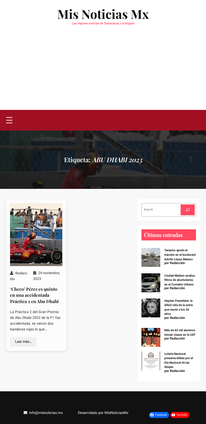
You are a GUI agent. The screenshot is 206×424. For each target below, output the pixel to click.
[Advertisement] (103, 72)
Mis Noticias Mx (103, 14)
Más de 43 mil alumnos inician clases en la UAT (179, 332)
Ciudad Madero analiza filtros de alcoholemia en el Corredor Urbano (179, 280)
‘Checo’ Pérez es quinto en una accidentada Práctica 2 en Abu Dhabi (34, 295)
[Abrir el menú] (9, 120)
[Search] (188, 209)
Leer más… (23, 341)
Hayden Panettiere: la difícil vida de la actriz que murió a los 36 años (178, 307)
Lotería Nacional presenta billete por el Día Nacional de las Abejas (178, 360)
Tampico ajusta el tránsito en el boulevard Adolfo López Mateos (180, 254)
